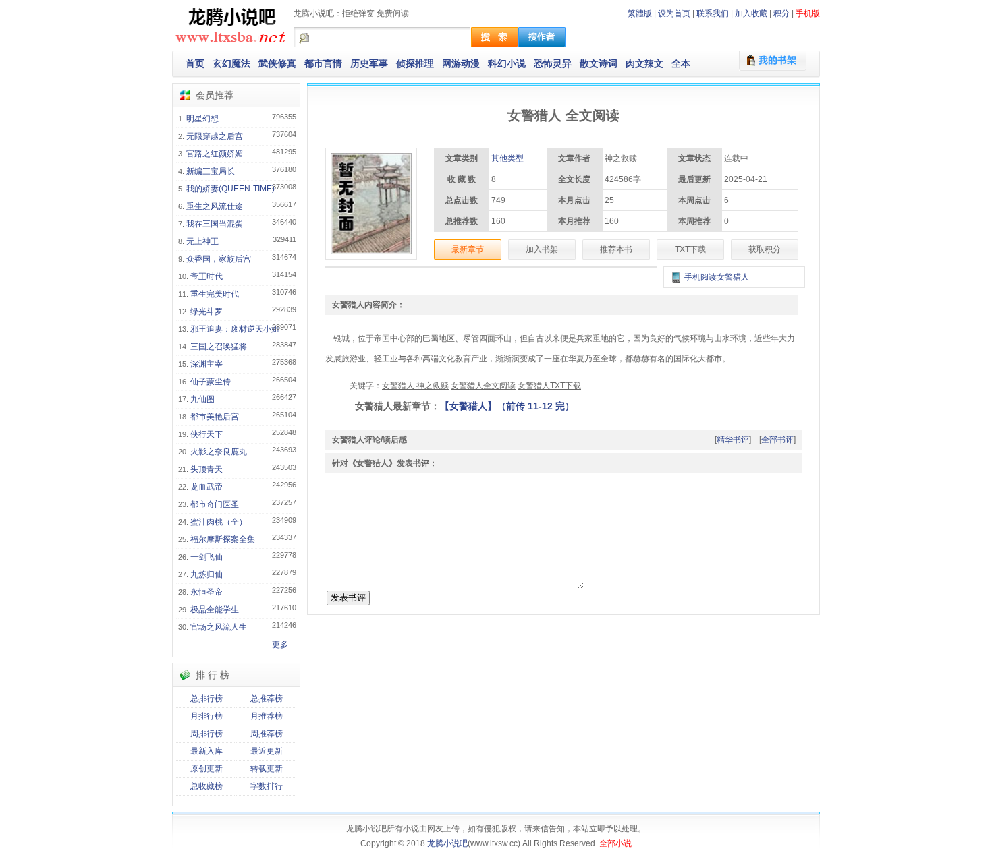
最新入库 (206, 751)
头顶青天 (206, 469)
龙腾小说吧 (447, 843)
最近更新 (266, 751)
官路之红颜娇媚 (214, 153)
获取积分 (764, 249)
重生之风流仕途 (214, 206)
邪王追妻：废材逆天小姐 (234, 329)
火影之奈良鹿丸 (218, 451)
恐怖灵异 (553, 63)
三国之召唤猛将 (218, 346)
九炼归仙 (206, 574)
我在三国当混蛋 (214, 224)
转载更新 (266, 768)
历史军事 (369, 63)
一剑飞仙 (206, 557)
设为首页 (674, 13)
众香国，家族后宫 (218, 259)
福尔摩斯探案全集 (222, 539)
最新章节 (467, 249)
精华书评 (733, 439)
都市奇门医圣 (214, 504)
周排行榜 (206, 733)
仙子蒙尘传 (210, 381)
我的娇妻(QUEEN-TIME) (230, 189)
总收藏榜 (206, 786)
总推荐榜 (266, 698)
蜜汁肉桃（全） (218, 522)
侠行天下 (206, 434)
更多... (283, 644)
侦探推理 (415, 63)
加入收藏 (751, 13)
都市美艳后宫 (214, 416)
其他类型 (507, 158)
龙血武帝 (206, 487)
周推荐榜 (266, 733)
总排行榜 (206, 698)
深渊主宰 (206, 364)
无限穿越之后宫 (214, 136)
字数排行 (266, 786)
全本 (680, 63)
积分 (781, 13)
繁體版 (640, 13)
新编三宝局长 (210, 171)
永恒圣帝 (206, 592)
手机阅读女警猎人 (716, 277)
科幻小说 (507, 63)
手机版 (808, 13)
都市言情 (323, 63)
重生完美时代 (214, 294)
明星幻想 (202, 118)
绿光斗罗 (206, 311)
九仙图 (202, 399)
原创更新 (206, 768)
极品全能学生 (214, 609)
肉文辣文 (644, 63)
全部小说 (615, 843)
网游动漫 (461, 63)
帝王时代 (206, 276)
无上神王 (202, 241)
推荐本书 (616, 249)
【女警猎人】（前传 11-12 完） (507, 406)
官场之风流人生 (218, 627)
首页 (195, 63)
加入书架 (542, 249)
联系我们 (712, 13)
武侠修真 (277, 63)
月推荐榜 (266, 716)
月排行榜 (206, 716)
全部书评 (777, 439)
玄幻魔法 (231, 63)
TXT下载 (690, 249)
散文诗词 (598, 63)
